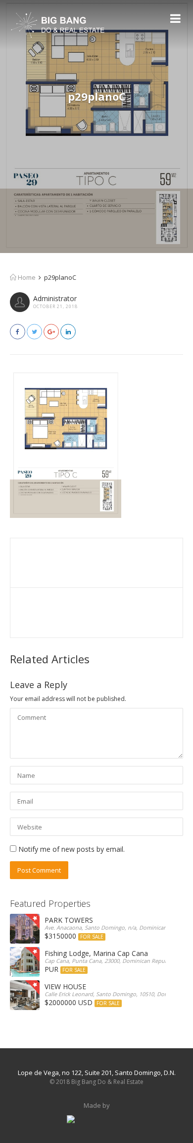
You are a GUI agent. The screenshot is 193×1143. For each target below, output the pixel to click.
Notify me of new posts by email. (71, 849)
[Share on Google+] (51, 331)
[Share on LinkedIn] (68, 331)
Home (26, 277)
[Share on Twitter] (34, 331)
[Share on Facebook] (17, 331)
